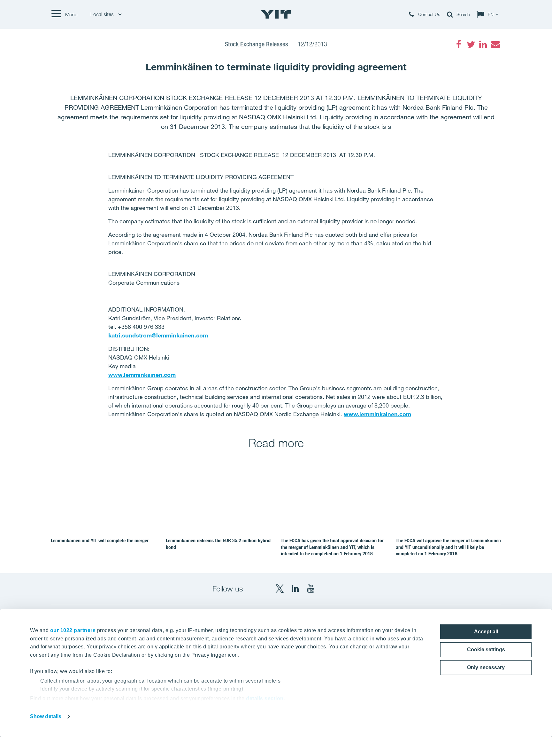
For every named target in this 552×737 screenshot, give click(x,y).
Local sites (102, 14)
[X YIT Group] (279, 588)
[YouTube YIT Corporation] (311, 588)
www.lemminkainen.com (142, 374)
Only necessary (486, 667)
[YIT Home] (276, 14)
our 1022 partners (73, 630)
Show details (45, 716)
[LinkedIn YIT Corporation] (295, 588)
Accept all (486, 631)
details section (265, 698)
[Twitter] (471, 44)
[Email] (495, 44)
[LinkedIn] (483, 44)
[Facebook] (459, 44)
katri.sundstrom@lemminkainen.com (158, 335)
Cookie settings (486, 649)
